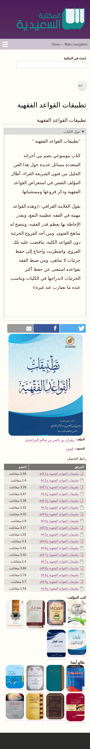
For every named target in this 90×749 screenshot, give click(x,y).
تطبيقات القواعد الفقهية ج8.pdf (59, 568)
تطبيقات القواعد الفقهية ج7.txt (60, 561)
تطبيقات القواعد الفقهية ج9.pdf (59, 582)
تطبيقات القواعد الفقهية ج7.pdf (59, 555)
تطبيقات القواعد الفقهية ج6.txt (60, 548)
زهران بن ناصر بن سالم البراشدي (49, 439)
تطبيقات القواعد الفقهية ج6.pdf (59, 541)
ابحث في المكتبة (75, 58)
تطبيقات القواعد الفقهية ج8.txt (60, 575)
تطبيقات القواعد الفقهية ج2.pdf (59, 487)
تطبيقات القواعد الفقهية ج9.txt (60, 588)
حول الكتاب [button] (72, 131)
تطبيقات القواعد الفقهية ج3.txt (60, 507)
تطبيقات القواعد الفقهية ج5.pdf (59, 528)
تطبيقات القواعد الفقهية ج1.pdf (59, 473)
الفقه (70, 448)
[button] (73, 328)
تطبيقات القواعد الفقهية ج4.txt (60, 521)
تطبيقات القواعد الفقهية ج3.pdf (59, 501)
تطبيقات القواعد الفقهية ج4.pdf (59, 514)
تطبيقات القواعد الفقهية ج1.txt (60, 480)
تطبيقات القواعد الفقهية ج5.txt (60, 534)
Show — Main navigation (70, 44)
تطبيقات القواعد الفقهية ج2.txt (60, 494)
